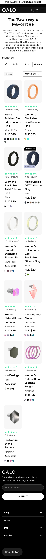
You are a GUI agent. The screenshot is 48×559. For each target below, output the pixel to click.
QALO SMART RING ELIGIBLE (23, 2)
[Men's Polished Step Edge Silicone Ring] (13, 91)
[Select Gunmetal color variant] (19, 139)
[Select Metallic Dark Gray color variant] (33, 202)
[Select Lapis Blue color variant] (13, 271)
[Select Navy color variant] (25, 202)
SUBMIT (23, 496)
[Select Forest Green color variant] (11, 139)
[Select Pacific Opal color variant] (28, 139)
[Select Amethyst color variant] (11, 206)
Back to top (12, 552)
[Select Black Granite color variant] (11, 335)
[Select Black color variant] (8, 139)
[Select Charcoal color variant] (5, 142)
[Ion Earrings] (13, 352)
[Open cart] (37, 10)
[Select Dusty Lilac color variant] (11, 271)
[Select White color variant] (8, 206)
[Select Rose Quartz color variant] (5, 335)
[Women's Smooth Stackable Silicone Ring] (13, 223)
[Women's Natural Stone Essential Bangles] (33, 352)
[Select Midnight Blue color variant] (5, 139)
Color (16, 64)
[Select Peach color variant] (25, 139)
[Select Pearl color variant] (5, 389)
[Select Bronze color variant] (30, 202)
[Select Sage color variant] (38, 202)
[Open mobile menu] (42, 10)
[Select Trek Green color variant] (13, 139)
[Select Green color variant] (28, 274)
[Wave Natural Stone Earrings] (33, 291)
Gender (38, 64)
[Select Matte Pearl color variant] (5, 271)
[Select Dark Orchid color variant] (8, 271)
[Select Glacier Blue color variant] (16, 139)
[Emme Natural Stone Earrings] (13, 291)
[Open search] (32, 10)
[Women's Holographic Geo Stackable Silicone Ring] (33, 223)
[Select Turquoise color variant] (13, 335)
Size (27, 64)
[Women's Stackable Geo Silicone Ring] (33, 91)
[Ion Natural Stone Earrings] (13, 417)
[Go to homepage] (9, 10)
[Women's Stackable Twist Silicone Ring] (13, 159)
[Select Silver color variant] (36, 202)
